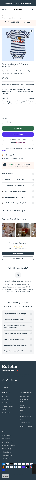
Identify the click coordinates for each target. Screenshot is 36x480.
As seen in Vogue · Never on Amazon (18, 3)
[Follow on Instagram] (7, 380)
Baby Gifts (5, 396)
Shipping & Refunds (8, 445)
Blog (21, 419)
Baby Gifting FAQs (8, 442)
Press (22, 411)
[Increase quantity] (10, 122)
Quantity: (5, 118)
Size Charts (6, 439)
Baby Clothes (6, 403)
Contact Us (6, 458)
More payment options (18, 139)
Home (3, 16)
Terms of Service (7, 455)
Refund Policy (6, 449)
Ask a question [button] (18, 258)
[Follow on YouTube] (16, 380)
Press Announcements (25, 415)
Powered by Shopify (18, 474)
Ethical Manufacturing (25, 406)
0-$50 (9, 16)
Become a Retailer (26, 426)
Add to (13, 142)
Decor (4, 409)
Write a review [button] (18, 254)
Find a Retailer (25, 423)
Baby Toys (5, 399)
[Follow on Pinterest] (12, 380)
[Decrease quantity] (4, 122)
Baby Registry (6, 435)
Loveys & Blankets (8, 406)
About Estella (24, 396)
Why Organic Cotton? (24, 401)
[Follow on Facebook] (3, 380)
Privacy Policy (6, 452)
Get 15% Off (6, 413)
